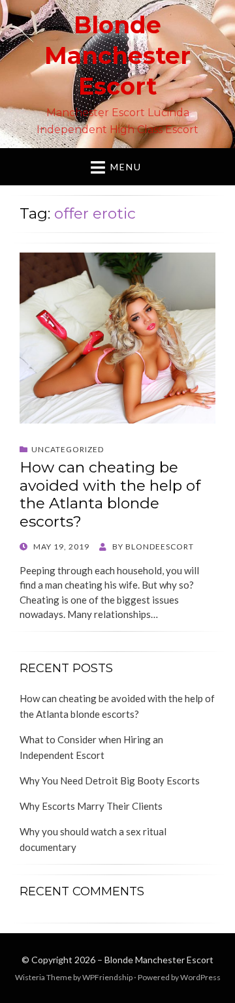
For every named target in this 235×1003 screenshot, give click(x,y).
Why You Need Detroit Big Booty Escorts (110, 780)
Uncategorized (67, 449)
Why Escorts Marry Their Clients (91, 806)
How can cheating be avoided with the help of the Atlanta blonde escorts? (110, 494)
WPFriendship (107, 977)
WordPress (200, 977)
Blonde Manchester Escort (117, 55)
